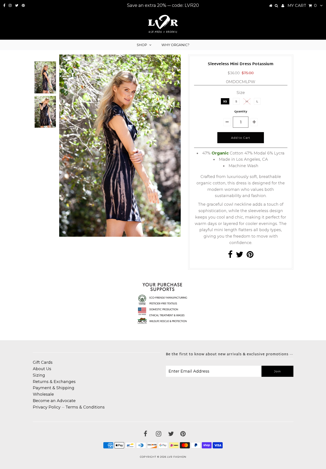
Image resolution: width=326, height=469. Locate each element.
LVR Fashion (176, 456)
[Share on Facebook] (230, 256)
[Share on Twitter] (239, 256)
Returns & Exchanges (54, 381)
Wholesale (43, 394)
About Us (42, 368)
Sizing (39, 375)
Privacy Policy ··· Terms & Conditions (69, 407)
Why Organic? (175, 45)
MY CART (302, 5)
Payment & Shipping (53, 387)
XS (225, 101)
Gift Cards (43, 362)
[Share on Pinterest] (250, 256)
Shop (142, 45)
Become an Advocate (54, 400)
